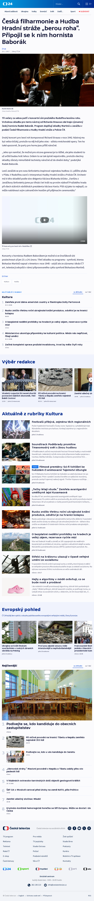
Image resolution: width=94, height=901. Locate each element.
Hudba (16, 282)
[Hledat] (79, 4)
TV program (8, 836)
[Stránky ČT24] (7, 868)
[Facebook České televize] (74, 828)
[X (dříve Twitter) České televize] (84, 828)
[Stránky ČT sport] (23, 868)
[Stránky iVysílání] (42, 868)
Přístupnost (47, 896)
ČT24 (4, 49)
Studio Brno (68, 841)
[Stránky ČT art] (73, 868)
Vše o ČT (36, 861)
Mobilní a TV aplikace (71, 856)
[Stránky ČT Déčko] (58, 868)
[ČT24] (7, 3)
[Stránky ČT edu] (87, 868)
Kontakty (67, 861)
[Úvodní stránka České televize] (16, 828)
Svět (52, 11)
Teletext (6, 846)
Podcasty (66, 846)
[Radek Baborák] (47, 80)
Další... (60, 11)
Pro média (37, 836)
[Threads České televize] (89, 828)
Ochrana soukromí (33, 896)
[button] (44, 220)
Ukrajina (24, 11)
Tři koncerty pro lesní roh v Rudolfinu (16, 246)
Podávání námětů (40, 856)
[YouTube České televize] (79, 828)
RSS (89, 896)
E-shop (6, 856)
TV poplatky (38, 841)
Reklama (6, 841)
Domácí (43, 11)
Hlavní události (11, 11)
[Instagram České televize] (69, 828)
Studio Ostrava (39, 846)
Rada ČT (6, 851)
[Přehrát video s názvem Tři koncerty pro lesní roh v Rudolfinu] (44, 220)
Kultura (6, 282)
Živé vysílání (68, 836)
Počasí (35, 851)
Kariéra (66, 851)
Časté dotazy (8, 861)
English (21, 896)
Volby (34, 11)
